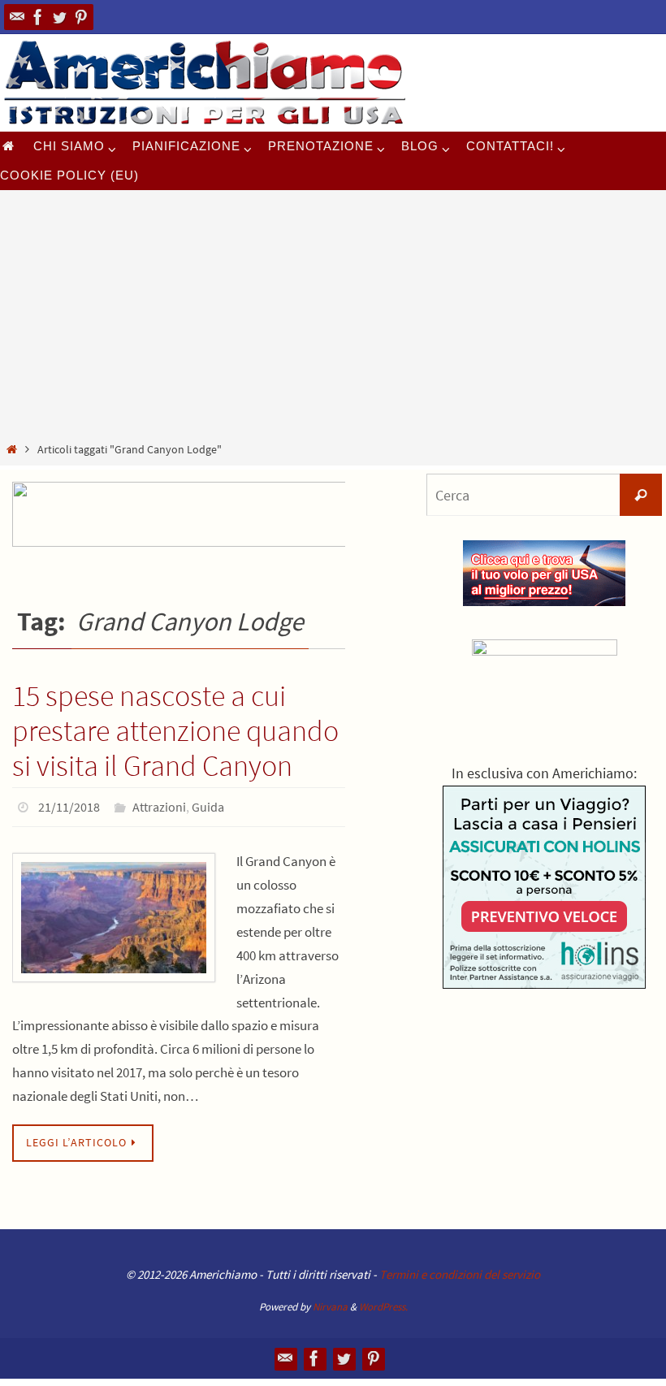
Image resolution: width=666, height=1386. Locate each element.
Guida (208, 805)
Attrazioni (159, 805)
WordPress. (383, 1302)
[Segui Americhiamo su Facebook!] (38, 17)
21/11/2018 (69, 805)
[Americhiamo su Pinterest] (80, 17)
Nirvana (330, 1302)
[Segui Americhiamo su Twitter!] (59, 17)
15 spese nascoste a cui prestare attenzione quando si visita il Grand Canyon (175, 731)
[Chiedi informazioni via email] (17, 17)
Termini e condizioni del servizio (459, 1269)
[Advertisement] (333, 318)
